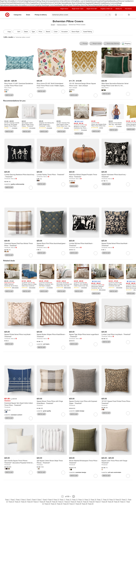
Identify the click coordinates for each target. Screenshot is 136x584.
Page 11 (62, 499)
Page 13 (75, 499)
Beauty (116, 1)
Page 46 (66, 504)
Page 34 (79, 502)
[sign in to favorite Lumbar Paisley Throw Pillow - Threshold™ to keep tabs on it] (63, 184)
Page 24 (17, 502)
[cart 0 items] (129, 15)
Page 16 (93, 499)
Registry (96, 5)
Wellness (17, 3)
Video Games (61, 3)
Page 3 (18, 499)
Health (11, 3)
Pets (7, 3)
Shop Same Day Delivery (85, 5)
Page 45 (59, 504)
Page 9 (50, 499)
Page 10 (56, 499)
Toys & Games (40, 3)
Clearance (12, 5)
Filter (9, 32)
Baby (112, 1)
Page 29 (48, 502)
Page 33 (73, 502)
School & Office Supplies (28, 3)
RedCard (102, 5)
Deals (7, 5)
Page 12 (68, 499)
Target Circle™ (64, 8)
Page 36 (92, 502)
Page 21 (124, 499)
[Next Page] (130, 31)
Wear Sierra (104, 87)
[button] (79, 121)
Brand (48, 31)
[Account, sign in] (119, 15)
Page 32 (67, 502)
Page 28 (42, 502)
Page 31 (61, 502)
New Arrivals (20, 5)
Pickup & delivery (41, 15)
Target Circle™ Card (77, 8)
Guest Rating (87, 31)
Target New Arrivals (6, 1)
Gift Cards (101, 3)
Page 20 (118, 499)
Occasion (64, 31)
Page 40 (116, 502)
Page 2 (13, 499)
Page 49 (84, 504)
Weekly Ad (61, 5)
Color (55, 31)
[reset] (106, 14)
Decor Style (75, 31)
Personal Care (123, 1)
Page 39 (110, 502)
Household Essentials (103, 1)
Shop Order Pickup (71, 5)
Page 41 (123, 502)
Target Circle (109, 5)
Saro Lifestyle (73, 87)
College (25, 1)
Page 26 (30, 502)
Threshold (7, 178)
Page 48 (78, 504)
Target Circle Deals (51, 5)
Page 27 (36, 502)
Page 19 (112, 499)
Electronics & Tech (51, 3)
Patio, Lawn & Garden (83, 1)
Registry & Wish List (106, 8)
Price (40, 31)
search (110, 15)
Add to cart (9, 95)
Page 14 (81, 499)
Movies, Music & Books (74, 3)
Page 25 (23, 502)
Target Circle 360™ (92, 8)
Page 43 (47, 504)
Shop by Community (111, 3)
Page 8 (45, 499)
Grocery (93, 1)
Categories (17, 15)
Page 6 (34, 499)
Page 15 (87, 499)
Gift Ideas (94, 3)
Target (53, 25)
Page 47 (72, 504)
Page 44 (53, 504)
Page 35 (85, 502)
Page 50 (90, 504)
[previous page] (62, 496)
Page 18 (106, 499)
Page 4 (23, 499)
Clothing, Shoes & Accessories (45, 1)
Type (33, 31)
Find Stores (117, 5)
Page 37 (98, 502)
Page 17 (99, 499)
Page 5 (29, 499)
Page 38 (104, 502)
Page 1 (7, 499)
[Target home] (7, 14)
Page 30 (54, 502)
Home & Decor (60, 1)
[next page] (73, 496)
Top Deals (42, 5)
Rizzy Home (7, 87)
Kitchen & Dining (70, 1)
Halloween (31, 1)
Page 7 (39, 499)
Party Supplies (86, 3)
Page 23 (11, 502)
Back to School (18, 1)
